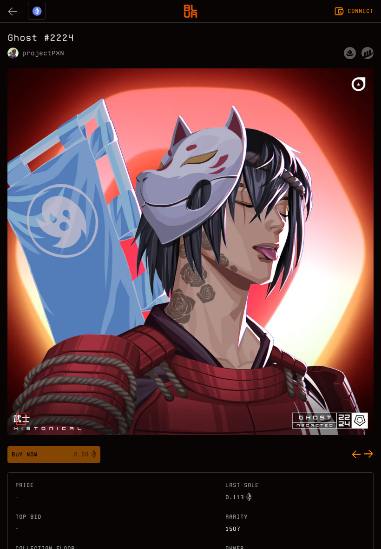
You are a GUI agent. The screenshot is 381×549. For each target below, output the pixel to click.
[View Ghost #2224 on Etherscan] (367, 53)
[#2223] (356, 454)
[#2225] (369, 454)
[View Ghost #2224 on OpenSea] (350, 53)
